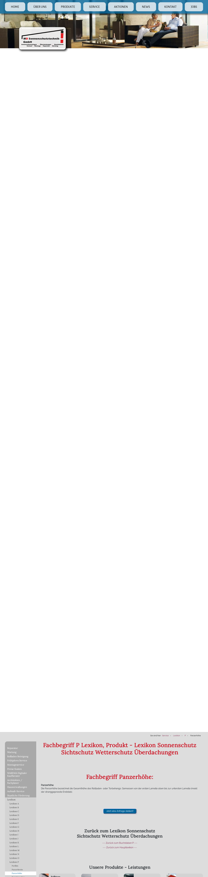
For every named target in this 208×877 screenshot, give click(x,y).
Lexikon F (14, 823)
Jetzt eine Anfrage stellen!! (119, 811)
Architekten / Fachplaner (14, 781)
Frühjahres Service (17, 760)
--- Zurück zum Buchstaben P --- (119, 843)
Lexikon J (13, 838)
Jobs (194, 6)
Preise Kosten (14, 769)
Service (94, 6)
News (146, 6)
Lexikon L (14, 846)
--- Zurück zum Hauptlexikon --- (120, 847)
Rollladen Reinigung (17, 756)
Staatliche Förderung (18, 795)
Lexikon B (14, 807)
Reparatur (12, 748)
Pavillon (15, 866)
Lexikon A (14, 803)
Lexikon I (13, 834)
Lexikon (11, 799)
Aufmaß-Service (15, 791)
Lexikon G (14, 827)
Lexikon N (14, 854)
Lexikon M (14, 850)
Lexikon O (14, 858)
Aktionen (121, 6)
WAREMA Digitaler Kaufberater (17, 774)
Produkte (68, 6)
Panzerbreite (17, 869)
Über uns (40, 6)
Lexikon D (14, 815)
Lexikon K (14, 842)
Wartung (11, 752)
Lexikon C (14, 811)
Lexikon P (14, 862)
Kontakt (170, 6)
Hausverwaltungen (17, 787)
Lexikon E (14, 819)
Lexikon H (14, 831)
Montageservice (15, 764)
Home (15, 6)
